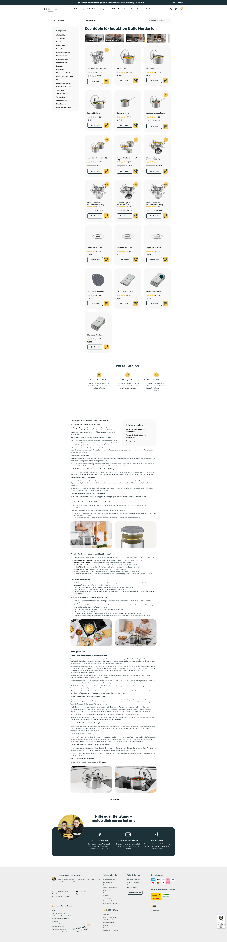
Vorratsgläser (61, 97)
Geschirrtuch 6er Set (154, 291)
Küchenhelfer (116, 9)
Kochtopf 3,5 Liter (123, 68)
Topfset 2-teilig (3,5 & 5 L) (97, 158)
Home (53, 20)
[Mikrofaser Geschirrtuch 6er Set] (157, 280)
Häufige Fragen (131, 441)
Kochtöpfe (59, 66)
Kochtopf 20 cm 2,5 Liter (82, 563)
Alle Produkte (61, 35)
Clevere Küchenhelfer (110, 888)
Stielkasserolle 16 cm (124, 113)
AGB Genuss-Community (111, 920)
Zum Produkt (95, 81)
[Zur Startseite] (50, 9)
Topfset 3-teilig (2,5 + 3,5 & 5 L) (127, 159)
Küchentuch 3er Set (94, 335)
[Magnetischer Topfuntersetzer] (98, 280)
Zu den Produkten (113, 799)
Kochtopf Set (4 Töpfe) (81, 569)
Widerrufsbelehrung (58, 926)
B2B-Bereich (155, 911)
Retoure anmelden (133, 882)
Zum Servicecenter (157, 840)
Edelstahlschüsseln (62, 49)
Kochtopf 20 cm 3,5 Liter (82, 565)
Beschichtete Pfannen (63, 83)
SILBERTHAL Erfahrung (110, 930)
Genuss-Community (109, 917)
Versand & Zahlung (58, 924)
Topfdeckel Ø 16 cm (153, 248)
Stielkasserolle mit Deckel (155, 113)
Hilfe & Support (132, 888)
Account (106, 915)
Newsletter (106, 925)
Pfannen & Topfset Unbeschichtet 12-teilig (95, 204)
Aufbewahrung (79, 9)
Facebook (82, 891)
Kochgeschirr (104, 9)
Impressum (55, 921)
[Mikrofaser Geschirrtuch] (127, 280)
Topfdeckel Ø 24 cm (94, 248)
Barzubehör (60, 42)
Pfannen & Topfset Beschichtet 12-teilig (153, 159)
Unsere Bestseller (109, 880)
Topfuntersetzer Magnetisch (97, 291)
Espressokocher (61, 56)
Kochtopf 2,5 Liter (93, 113)
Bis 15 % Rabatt (178, 2)
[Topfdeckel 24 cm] (98, 236)
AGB (53, 911)
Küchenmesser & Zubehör (64, 73)
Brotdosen (106, 885)
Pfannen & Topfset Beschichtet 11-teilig (124, 204)
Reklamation (131, 885)
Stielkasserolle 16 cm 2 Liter (83, 560)
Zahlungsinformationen (59, 929)
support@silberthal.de (130, 840)
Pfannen (59, 80)
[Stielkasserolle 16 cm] (127, 102)
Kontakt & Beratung (133, 880)
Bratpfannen (60, 45)
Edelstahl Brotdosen (63, 52)
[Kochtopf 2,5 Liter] (98, 102)
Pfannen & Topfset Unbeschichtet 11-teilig (154, 204)
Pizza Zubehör (61, 104)
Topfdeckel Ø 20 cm (124, 248)
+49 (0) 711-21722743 (102, 840)
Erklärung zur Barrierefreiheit (61, 916)
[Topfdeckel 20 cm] (127, 236)
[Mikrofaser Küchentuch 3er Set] (98, 323)
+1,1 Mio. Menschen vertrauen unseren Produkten (117, 2)
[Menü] (224, 916)
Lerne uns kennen (108, 923)
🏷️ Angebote (60, 38)
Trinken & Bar (128, 9)
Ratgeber (106, 928)
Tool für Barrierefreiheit (59, 932)
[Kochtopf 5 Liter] (157, 57)
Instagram (82, 894)
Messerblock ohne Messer (64, 76)
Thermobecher (61, 94)
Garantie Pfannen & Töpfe (60, 918)
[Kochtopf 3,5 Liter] (127, 57)
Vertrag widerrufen (135, 892)
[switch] (221, 926)
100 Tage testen (139, 2)
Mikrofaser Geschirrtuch (126, 291)
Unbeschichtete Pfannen (64, 87)
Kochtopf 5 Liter (152, 68)
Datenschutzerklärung (59, 913)
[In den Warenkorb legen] (106, 81)
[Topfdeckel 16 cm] (157, 236)
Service (148, 9)
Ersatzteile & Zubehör (63, 107)
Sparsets (140, 9)
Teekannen (60, 90)
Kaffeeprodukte (61, 63)
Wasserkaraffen (61, 100)
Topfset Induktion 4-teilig (96, 68)
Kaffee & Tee (91, 9)
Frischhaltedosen (62, 59)
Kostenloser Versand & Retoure (89, 2)
